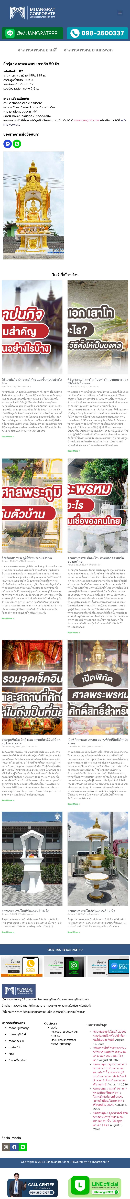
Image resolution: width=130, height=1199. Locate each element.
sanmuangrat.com (86, 120)
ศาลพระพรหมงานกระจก (88, 49)
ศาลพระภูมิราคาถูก (18, 1028)
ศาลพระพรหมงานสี (37, 49)
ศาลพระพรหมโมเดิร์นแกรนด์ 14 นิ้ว (25, 911)
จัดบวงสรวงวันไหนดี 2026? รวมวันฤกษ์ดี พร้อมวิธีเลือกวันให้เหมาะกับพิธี (109, 1035)
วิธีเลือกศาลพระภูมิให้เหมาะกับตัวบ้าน (27, 558)
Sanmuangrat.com (57, 1161)
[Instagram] (6, 1147)
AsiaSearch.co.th (98, 1161)
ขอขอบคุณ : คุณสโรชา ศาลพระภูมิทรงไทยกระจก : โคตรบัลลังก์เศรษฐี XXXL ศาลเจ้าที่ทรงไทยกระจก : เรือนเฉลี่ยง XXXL (110, 1096)
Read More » (8, 436)
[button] (120, 13)
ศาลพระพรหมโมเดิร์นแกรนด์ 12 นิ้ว (91, 911)
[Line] (17, 144)
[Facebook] (14, 1147)
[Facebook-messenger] (7, 144)
